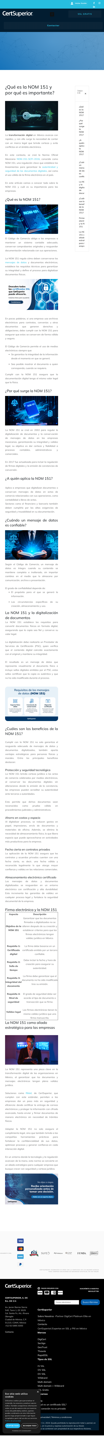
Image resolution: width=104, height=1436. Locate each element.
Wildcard (42, 1377)
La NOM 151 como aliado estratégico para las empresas (81, 239)
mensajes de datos (16, 262)
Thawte (42, 1351)
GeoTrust (42, 1347)
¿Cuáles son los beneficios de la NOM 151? (81, 205)
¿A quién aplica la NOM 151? (81, 147)
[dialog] (22, 1411)
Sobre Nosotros (46, 1316)
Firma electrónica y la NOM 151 (81, 222)
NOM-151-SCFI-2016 (28, 159)
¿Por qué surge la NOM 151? (81, 127)
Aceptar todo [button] (12, 1426)
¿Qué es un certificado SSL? (52, 1404)
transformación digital (20, 135)
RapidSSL (43, 1355)
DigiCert (42, 1339)
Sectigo (41, 1343)
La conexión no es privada (52, 1408)
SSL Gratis (43, 1389)
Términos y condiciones (61, 1417)
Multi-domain (45, 1381)
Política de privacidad (13, 1421)
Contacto (42, 1324)
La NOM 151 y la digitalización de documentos (81, 187)
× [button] (38, 1392)
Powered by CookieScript (21, 1431)
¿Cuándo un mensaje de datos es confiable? (81, 169)
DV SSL (42, 1373)
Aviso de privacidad (41, 1417)
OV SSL (42, 1369)
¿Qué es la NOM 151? (81, 110)
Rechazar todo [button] (30, 1426)
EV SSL (41, 1366)
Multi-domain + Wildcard (51, 1385)
